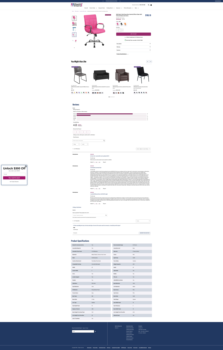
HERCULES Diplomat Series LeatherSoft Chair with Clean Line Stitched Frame (122, 86)
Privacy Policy (95, 347)
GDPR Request (123, 347)
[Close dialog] (26, 166)
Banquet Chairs (102, 8)
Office (73, 11)
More (136, 8)
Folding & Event (110, 8)
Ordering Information (130, 329)
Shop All (86, 8)
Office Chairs (77, 11)
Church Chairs (92, 8)
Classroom (118, 8)
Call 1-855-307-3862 (142, 329)
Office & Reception (127, 8)
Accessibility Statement (143, 347)
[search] (148, 5)
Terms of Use (135, 347)
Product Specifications (122, 54)
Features (118, 50)
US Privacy (108, 347)
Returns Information (129, 338)
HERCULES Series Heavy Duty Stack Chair (141, 86)
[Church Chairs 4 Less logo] (77, 4)
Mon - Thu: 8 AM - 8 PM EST (144, 331)
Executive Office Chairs (83, 11)
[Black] (121, 24)
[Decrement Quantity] (117, 30)
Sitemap (149, 347)
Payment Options (129, 331)
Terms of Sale (129, 347)
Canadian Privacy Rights (116, 347)
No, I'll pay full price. (14, 181)
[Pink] (117, 24)
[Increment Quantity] (122, 30)
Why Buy (118, 47)
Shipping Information (130, 334)
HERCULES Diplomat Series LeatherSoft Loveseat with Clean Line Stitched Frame (101, 86)
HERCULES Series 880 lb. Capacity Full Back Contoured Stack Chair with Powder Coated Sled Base (80, 86)
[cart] (151, 5)
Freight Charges (129, 336)
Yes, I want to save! (14, 178)
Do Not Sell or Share (102, 347)
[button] (74, 18)
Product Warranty (129, 339)
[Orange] (125, 24)
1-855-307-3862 (140, 40)
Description (119, 43)
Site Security (89, 347)
